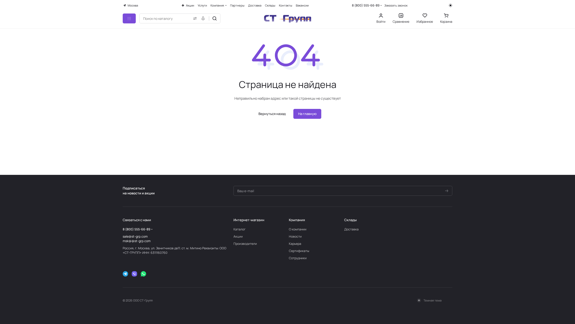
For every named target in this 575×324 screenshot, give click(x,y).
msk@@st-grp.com (137, 241)
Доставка (351, 229)
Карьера (295, 243)
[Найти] (214, 18)
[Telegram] (125, 274)
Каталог (239, 229)
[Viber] (134, 274)
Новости (295, 236)
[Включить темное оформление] (450, 5)
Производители (245, 243)
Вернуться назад (272, 113)
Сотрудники (298, 258)
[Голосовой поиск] (204, 18)
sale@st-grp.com (135, 236)
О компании (297, 229)
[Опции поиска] (194, 18)
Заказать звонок (395, 5)
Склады (350, 220)
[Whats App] (143, 274)
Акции (238, 236)
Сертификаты (299, 251)
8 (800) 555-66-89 (366, 5)
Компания (297, 220)
